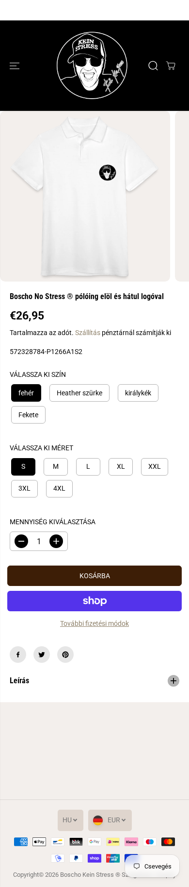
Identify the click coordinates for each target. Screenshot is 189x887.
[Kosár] (170, 65)
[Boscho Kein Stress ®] (92, 65)
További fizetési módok (94, 623)
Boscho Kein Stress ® (91, 874)
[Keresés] (153, 65)
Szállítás (87, 333)
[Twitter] (41, 654)
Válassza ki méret (41, 448)
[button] (15, 65)
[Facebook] (18, 654)
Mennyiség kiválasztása (52, 522)
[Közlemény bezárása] (171, 10)
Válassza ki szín (38, 374)
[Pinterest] (65, 654)
